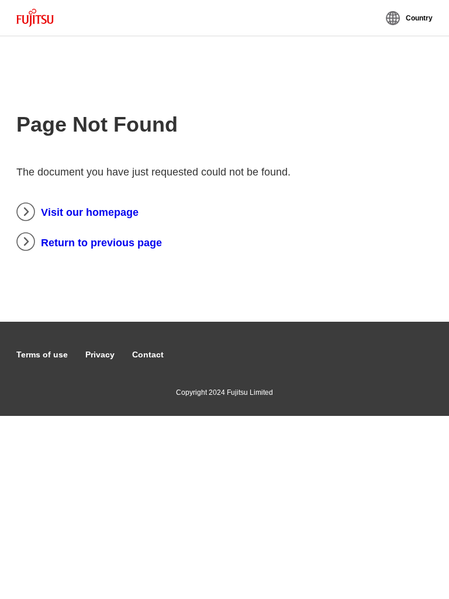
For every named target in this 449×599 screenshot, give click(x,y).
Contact (148, 354)
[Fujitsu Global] (35, 18)
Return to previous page (101, 243)
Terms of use (42, 354)
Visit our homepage (90, 212)
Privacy (100, 354)
